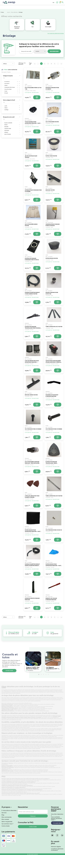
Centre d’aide (9, 670)
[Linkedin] (62, 835)
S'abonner (33, 816)
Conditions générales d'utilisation (57, 849)
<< (34, 63)
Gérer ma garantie (7, 821)
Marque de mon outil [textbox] (26, 51)
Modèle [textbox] (37, 51)
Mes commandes (7, 817)
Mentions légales (56, 846)
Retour (2, 12)
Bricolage (20, 12)
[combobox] (26, 51)
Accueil (8, 12)
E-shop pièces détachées (9, 810)
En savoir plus (57, 823)
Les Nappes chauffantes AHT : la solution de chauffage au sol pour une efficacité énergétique (53, 668)
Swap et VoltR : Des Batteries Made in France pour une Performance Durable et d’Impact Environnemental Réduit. (33, 668)
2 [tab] (41, 674)
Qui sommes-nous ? (7, 824)
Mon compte (5, 819)
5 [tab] (48, 674)
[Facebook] (57, 835)
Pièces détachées (14, 12)
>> (61, 63)
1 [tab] (38, 674)
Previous (22, 661)
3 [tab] (43, 674)
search (62, 2)
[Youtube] (52, 835)
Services (4, 812)
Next (64, 661)
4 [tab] (45, 674)
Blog (3, 815)
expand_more (19, 81)
